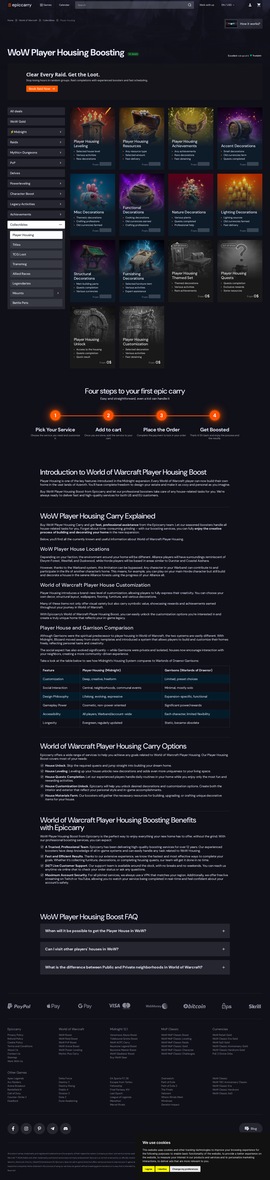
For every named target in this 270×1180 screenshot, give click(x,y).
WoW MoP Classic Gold (174, 1046)
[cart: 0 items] (258, 5)
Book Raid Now (39, 89)
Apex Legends (16, 1078)
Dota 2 (62, 1097)
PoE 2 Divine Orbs (222, 1053)
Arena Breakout (16, 1086)
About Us (13, 1050)
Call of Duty (14, 1093)
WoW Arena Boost (69, 1046)
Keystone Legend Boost (123, 1046)
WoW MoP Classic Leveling (176, 1038)
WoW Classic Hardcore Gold (228, 1050)
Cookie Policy (15, 1042)
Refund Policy (15, 1038)
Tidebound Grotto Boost (124, 1038)
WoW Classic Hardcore (225, 1089)
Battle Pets (20, 303)
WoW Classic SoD (222, 1093)
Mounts (18, 293)
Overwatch (167, 1078)
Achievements (20, 214)
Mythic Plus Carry (69, 1053)
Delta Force (65, 1078)
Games (47, 5)
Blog (254, 1129)
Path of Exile (168, 1082)
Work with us (207, 5)
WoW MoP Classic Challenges (178, 1053)
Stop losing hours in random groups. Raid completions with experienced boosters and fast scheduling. (87, 80)
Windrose (166, 1101)
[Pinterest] (39, 1128)
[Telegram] (52, 1128)
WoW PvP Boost (68, 1042)
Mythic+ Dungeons (23, 152)
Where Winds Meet (172, 1097)
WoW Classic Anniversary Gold (230, 1046)
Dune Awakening (68, 1101)
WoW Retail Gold (222, 1035)
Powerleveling (20, 183)
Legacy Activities (22, 204)
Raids (14, 142)
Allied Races (21, 274)
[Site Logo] (20, 5)
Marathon (115, 1101)
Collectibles (49, 20)
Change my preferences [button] (185, 1169)
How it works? (250, 24)
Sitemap (12, 1057)
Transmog (20, 264)
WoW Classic (219, 1078)
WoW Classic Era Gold (225, 1038)
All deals (16, 111)
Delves (15, 173)
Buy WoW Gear (118, 1057)
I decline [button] (162, 1169)
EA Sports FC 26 (119, 1078)
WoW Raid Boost (68, 1038)
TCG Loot (19, 254)
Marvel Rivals (117, 1104)
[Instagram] (26, 1128)
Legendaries (22, 283)
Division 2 (64, 1093)
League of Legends (120, 1097)
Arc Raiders (14, 1082)
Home (10, 20)
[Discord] (65, 1128)
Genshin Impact (170, 1104)
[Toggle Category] (60, 132)
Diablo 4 (63, 1089)
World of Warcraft (28, 20)
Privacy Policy (15, 1035)
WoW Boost (65, 1035)
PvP (12, 163)
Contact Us (14, 1053)
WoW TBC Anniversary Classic (229, 1082)
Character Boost (22, 194)
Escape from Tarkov (121, 1082)
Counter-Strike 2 (17, 1097)
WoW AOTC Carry (120, 1042)
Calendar (64, 5)
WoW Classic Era (222, 1086)
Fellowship (116, 1086)
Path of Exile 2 (169, 1086)
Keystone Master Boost (123, 1050)
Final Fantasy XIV (120, 1089)
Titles (16, 245)
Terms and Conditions (20, 1046)
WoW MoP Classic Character (177, 1050)
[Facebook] (13, 1128)
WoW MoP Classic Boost (175, 1035)
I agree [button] (148, 1169)
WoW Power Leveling (70, 1050)
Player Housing (23, 235)
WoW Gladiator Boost (122, 1053)
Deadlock (13, 1101)
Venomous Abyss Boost (123, 1035)
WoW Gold (18, 122)
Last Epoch (116, 1093)
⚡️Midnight (18, 132)
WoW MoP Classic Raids (175, 1042)
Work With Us (15, 1061)
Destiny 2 (64, 1082)
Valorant (166, 1093)
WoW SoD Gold (221, 1042)
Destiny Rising (67, 1086)
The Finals (167, 1089)
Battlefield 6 (15, 1089)
